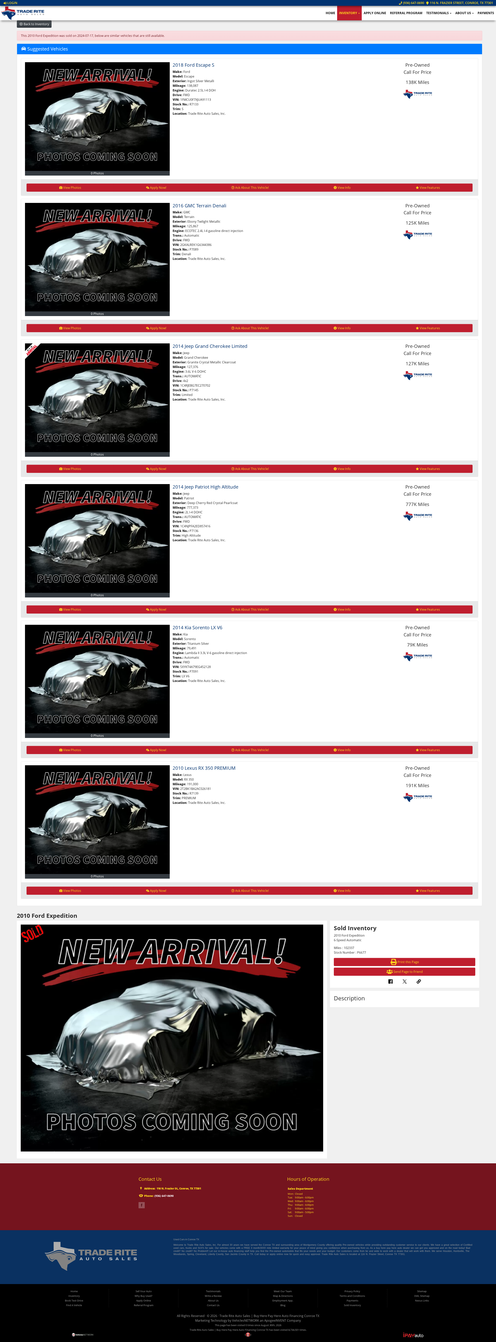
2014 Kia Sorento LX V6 (197, 627)
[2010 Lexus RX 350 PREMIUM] (97, 819)
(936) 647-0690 (413, 3)
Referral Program (406, 13)
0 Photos (97, 173)
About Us (463, 13)
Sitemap (422, 1291)
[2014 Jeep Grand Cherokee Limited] (97, 397)
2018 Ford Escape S (193, 65)
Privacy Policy (352, 1291)
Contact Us (213, 1305)
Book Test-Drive (74, 1300)
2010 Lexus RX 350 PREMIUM (204, 768)
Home (330, 13)
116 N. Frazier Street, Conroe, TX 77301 (461, 3)
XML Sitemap (422, 1296)
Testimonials (438, 13)
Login (12, 3)
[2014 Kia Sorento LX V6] (97, 679)
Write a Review (213, 1296)
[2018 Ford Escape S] (97, 116)
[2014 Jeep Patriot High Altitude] (97, 538)
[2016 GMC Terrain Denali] (97, 257)
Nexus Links (422, 1300)
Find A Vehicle (74, 1305)
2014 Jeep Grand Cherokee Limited (210, 346)
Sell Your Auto (144, 1291)
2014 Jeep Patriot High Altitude (205, 487)
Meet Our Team (283, 1291)
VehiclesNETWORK (245, 1320)
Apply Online (375, 13)
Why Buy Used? (143, 1296)
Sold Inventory (352, 1305)
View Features (430, 187)
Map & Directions (283, 1296)
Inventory (348, 13)
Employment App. (282, 1300)
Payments (486, 13)
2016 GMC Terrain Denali (199, 205)
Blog (282, 1305)
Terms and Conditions (352, 1296)
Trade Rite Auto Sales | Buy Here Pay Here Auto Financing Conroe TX (269, 1316)
